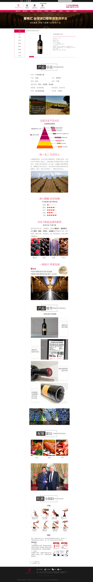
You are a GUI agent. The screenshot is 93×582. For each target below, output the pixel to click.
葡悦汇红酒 (34, 30)
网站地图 (60, 579)
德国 (20, 37)
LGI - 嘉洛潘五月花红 (36, 561)
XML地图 (64, 579)
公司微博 (48, 569)
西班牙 (19, 46)
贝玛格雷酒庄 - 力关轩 (36, 563)
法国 (20, 31)
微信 (55, 569)
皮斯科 (19, 43)
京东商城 (41, 569)
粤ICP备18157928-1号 (71, 579)
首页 (31, 30)
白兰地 (19, 52)
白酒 (20, 55)
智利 (20, 34)
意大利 (19, 40)
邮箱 (61, 569)
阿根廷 (19, 49)
